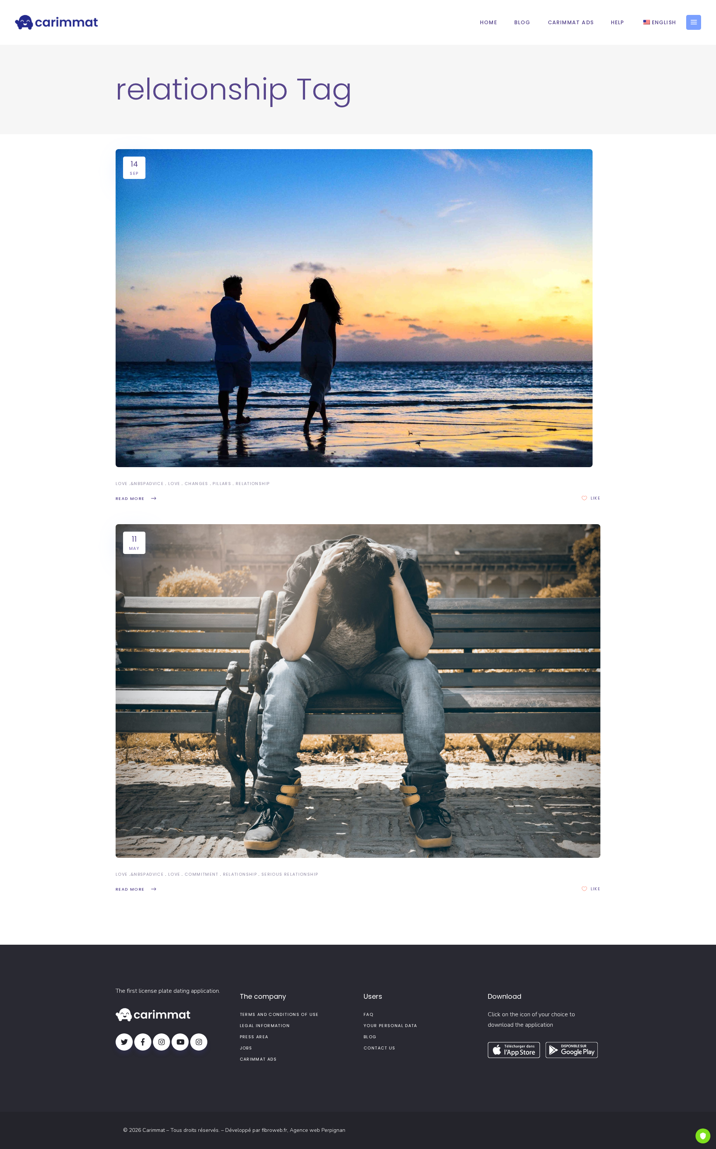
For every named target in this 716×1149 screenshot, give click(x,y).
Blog (370, 1037)
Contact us (380, 1048)
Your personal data (390, 1026)
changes (196, 484)
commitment (202, 874)
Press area (254, 1037)
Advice (155, 484)
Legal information (265, 1026)
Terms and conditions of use (279, 1014)
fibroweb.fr (274, 1130)
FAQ (368, 1014)
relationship (253, 484)
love (174, 484)
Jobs (246, 1048)
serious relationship (289, 874)
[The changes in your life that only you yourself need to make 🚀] (354, 308)
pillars (222, 484)
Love (122, 484)
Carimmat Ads (258, 1059)
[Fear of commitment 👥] (358, 691)
